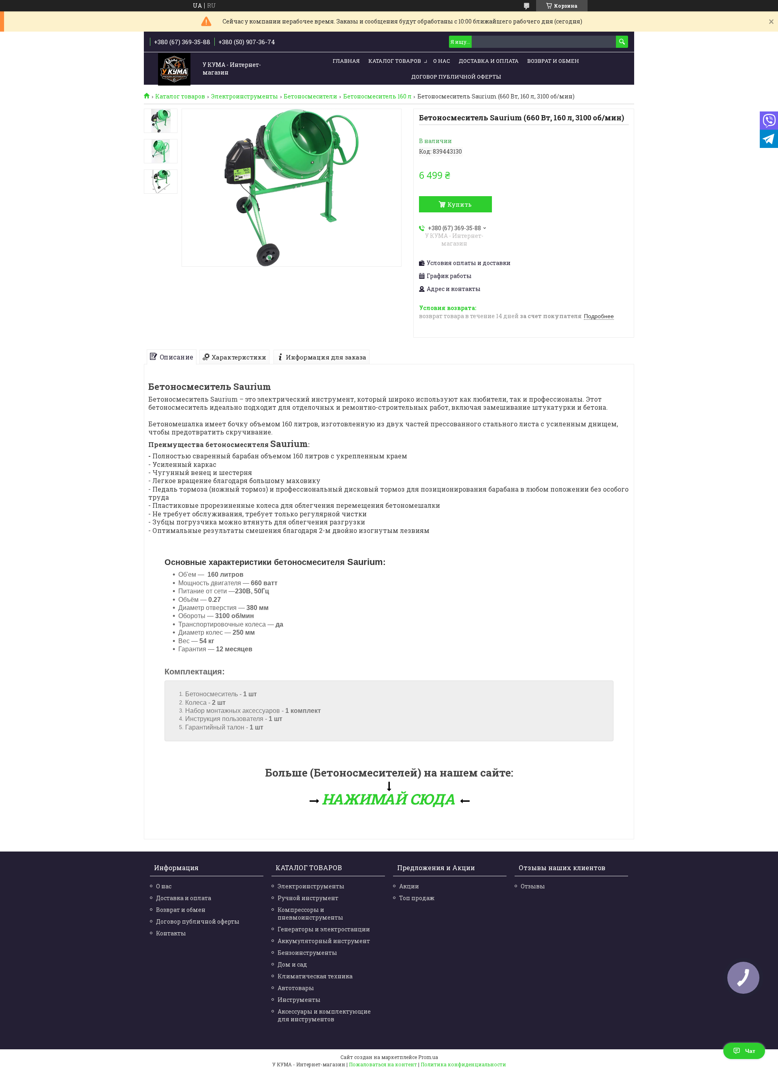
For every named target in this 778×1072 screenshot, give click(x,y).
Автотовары (296, 988)
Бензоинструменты (307, 952)
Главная (346, 60)
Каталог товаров (394, 60)
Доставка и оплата (183, 898)
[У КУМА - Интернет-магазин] (174, 69)
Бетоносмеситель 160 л (377, 96)
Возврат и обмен (553, 60)
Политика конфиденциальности (463, 1064)
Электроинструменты (244, 96)
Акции (409, 886)
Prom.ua (428, 1057)
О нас (441, 60)
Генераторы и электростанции (324, 929)
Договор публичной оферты (456, 76)
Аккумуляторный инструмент (324, 941)
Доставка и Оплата (489, 60)
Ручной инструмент (308, 898)
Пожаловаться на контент (383, 1064)
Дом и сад (292, 964)
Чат (750, 1051)
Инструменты (299, 1000)
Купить (459, 204)
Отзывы (533, 886)
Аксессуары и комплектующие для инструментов (324, 1015)
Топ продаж (416, 898)
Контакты (171, 933)
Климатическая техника (315, 976)
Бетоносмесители (310, 96)
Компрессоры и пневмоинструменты (310, 913)
